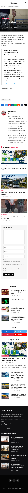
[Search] (26, 2)
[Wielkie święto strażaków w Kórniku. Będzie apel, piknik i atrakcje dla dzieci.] (5, 309)
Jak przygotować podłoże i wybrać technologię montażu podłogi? (18, 439)
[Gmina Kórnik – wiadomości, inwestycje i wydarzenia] (14, 2)
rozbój (9, 99)
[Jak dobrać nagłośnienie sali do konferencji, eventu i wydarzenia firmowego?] (5, 457)
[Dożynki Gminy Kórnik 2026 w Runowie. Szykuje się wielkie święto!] (5, 292)
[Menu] (2, 2)
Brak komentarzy (17, 27)
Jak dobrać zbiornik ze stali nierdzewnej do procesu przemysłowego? (17, 447)
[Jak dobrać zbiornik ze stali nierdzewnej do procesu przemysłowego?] (5, 448)
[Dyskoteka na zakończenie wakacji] (5, 301)
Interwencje (5, 18)
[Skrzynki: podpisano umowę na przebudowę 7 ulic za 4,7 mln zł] (5, 396)
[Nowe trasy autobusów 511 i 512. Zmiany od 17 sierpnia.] (14, 181)
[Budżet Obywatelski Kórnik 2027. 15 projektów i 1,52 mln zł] (14, 157)
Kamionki (4, 99)
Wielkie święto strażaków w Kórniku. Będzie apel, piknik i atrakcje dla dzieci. (17, 308)
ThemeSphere (21, 488)
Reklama (14, 485)
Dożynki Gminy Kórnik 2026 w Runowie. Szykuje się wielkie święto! (18, 292)
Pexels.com (24, 30)
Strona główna (4, 6)
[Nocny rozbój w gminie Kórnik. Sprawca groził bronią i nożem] (14, 206)
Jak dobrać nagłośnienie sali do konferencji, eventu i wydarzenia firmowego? (18, 456)
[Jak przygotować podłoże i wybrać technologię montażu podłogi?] (5, 439)
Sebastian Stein (12, 111)
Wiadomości (5, 355)
